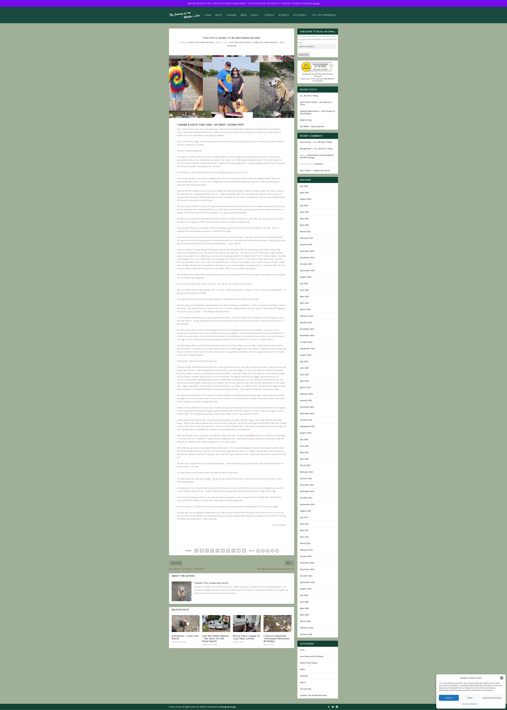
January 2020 (306, 634)
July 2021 (304, 517)
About (218, 15)
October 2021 (306, 498)
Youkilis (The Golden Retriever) (201, 42)
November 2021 (307, 491)
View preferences (492, 698)
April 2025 (304, 225)
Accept (448, 698)
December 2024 (307, 251)
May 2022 (304, 452)
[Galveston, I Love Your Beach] (186, 623)
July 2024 (304, 283)
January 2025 (306, 244)
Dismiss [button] (316, 3)
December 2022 (307, 407)
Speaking (231, 15)
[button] (501, 678)
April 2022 (304, 459)
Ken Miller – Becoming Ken (312, 126)
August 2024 (305, 277)
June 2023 (304, 368)
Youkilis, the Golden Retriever (265, 42)
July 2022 (304, 439)
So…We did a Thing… (309, 95)
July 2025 (304, 205)
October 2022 (306, 420)
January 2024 (306, 322)
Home (208, 15)
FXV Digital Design (228, 707)
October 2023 (306, 342)
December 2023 (307, 329)
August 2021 (305, 511)
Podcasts (304, 676)
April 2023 (304, 381)
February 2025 (306, 238)
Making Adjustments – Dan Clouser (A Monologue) (317, 112)
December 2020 (307, 562)
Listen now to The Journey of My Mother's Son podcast (318, 80)
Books (254, 15)
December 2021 (307, 485)
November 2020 (307, 569)
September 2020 (307, 582)
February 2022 (306, 472)
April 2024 (304, 303)
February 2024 (306, 316)
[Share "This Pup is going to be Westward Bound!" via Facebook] (196, 550)
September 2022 (307, 426)
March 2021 (305, 543)
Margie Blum (306, 148)
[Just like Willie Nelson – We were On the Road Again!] (216, 623)
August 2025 (305, 199)
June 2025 (304, 212)
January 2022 (306, 478)
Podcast (270, 15)
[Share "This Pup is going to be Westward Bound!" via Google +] (207, 550)
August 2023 (305, 355)
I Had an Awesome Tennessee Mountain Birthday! (276, 638)
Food (302, 650)
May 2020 (304, 608)
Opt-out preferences (469, 704)
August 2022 (305, 433)
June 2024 (304, 290)
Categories (299, 15)
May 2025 (304, 218)
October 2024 (306, 264)
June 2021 (304, 524)
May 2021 (304, 530)
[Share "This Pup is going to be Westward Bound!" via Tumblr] (212, 550)
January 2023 (306, 400)
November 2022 (307, 413)
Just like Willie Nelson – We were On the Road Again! (215, 638)
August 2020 (305, 588)
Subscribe (304, 54)
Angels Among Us (322, 170)
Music (302, 669)
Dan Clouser (305, 142)
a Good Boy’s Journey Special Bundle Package (317, 156)
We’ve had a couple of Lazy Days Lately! (246, 637)
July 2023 (304, 361)
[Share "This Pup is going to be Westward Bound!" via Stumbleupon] (233, 550)
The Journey (305, 689)
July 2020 (304, 595)
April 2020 (304, 614)
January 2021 (306, 556)
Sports (303, 682)
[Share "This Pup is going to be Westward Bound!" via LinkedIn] (223, 550)
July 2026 (304, 186)
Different (319, 164)
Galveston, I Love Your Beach (185, 637)
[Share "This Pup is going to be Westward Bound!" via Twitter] (201, 550)
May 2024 (304, 296)
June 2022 (304, 446)
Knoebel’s (251, 435)
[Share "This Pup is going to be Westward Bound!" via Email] (238, 550)
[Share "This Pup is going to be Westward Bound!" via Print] (244, 550)
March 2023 (305, 387)
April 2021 (304, 537)
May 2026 (304, 192)
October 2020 (306, 576)
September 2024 (307, 270)
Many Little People (308, 663)
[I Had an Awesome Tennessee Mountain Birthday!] (278, 623)
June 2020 (304, 602)
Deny (470, 698)
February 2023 (306, 394)
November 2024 (307, 257)
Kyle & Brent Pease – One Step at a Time (316, 103)
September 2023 (307, 348)
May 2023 (304, 374)
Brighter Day (306, 120)
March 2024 (305, 309)
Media (243, 15)
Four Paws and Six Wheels (240, 42)
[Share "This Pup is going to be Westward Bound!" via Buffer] (228, 550)
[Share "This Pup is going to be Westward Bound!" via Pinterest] (217, 550)
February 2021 (306, 550)
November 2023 (307, 335)
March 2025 (305, 231)
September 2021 (307, 504)
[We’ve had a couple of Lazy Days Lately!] (247, 623)
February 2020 (306, 627)
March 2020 (305, 621)
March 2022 (305, 465)
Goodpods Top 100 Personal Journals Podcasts (317, 75)
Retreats (284, 15)
